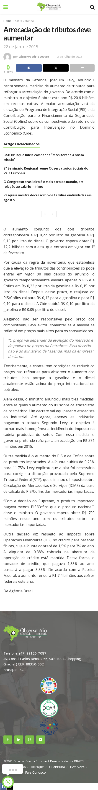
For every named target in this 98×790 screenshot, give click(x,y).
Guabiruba (57, 767)
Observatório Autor (34, 57)
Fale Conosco (35, 772)
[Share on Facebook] (29, 68)
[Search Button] (92, 7)
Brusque (37, 767)
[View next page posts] (53, 214)
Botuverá (77, 767)
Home (7, 21)
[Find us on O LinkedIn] (18, 739)
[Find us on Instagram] (29, 739)
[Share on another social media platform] (82, 68)
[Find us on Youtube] (40, 739)
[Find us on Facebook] (7, 739)
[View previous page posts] (44, 214)
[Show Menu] (5, 7)
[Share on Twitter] (56, 68)
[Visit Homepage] (49, 6)
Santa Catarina (24, 21)
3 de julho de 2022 (69, 57)
